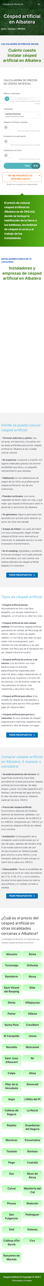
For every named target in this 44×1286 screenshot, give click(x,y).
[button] (22, 177)
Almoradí (32, 1084)
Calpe (11, 1073)
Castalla (32, 1162)
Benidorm (11, 976)
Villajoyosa (32, 1002)
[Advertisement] (22, 306)
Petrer (12, 1013)
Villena (32, 1013)
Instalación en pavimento (15, 136)
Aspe (11, 1099)
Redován (32, 1203)
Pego (11, 1162)
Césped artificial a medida (15, 122)
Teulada (11, 1151)
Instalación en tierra (13, 150)
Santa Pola (12, 1024)
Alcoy (32, 976)
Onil (11, 1229)
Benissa (32, 1151)
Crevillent (32, 1024)
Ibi (32, 1058)
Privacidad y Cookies (22, 1280)
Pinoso (11, 1203)
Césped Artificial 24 (12, 4)
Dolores (32, 1229)
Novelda (11, 1047)
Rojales (11, 1125)
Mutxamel (32, 1047)
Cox (32, 1240)
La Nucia (32, 1110)
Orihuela (32, 965)
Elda (32, 987)
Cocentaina (32, 1140)
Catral (11, 1188)
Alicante (12, 29)
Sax (11, 1173)
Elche (32, 954)
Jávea (32, 1036)
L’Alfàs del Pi (32, 1099)
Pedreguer (32, 1214)
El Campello (11, 1036)
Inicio (3, 29)
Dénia (11, 1002)
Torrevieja (11, 965)
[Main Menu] (39, 4)
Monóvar (11, 1140)
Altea (32, 1073)
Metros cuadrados (12, 93)
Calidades (8, 109)
